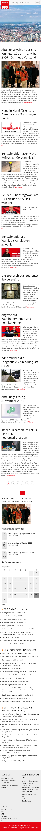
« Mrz (4, 604)
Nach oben (34, 827)
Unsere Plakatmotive (9, 619)
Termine (29, 792)
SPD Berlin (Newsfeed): (15, 609)
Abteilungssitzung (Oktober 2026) (20, 543)
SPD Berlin (4, 812)
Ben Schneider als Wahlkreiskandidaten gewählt (15, 240)
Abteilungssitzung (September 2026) (21, 533)
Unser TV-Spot (6, 616)
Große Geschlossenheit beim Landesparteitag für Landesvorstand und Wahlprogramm (18, 633)
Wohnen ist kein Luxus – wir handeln (14, 629)
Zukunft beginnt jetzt (9, 685)
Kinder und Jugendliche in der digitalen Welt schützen (19, 756)
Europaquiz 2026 (7, 637)
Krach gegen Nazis (8, 613)
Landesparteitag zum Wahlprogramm (14, 640)
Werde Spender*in (8, 626)
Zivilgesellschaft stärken (10, 761)
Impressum (14, 827)
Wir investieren (7, 678)
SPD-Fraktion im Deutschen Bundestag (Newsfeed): (17, 709)
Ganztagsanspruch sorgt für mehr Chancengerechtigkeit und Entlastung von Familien (20, 746)
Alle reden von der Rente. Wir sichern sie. (15, 657)
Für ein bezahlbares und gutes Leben (14, 672)
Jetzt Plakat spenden (8, 622)
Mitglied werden (24, 827)
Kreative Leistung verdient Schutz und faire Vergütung (19, 740)
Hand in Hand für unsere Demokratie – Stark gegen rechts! (18, 114)
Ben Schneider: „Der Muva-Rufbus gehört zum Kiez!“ (19, 155)
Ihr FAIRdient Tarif (8, 668)
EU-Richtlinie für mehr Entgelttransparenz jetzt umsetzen (20, 730)
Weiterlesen (28, 103)
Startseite (6, 827)
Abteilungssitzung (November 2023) (13, 399)
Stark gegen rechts (8, 660)
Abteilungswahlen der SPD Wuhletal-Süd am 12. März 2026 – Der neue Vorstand (19, 53)
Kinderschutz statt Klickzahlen (11, 675)
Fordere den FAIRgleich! (10, 681)
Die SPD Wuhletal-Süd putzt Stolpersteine (19, 277)
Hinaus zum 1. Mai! (8, 644)
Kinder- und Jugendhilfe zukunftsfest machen (16, 724)
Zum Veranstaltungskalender (11, 562)
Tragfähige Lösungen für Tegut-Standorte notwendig (19, 735)
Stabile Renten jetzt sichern (11, 695)
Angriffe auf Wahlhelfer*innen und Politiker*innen (16, 319)
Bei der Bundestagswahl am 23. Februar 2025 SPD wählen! (19, 199)
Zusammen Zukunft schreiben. (12, 653)
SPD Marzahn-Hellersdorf (9, 810)
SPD (2, 814)
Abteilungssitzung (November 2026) (21, 552)
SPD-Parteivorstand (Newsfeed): (20, 649)
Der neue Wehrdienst (9, 698)
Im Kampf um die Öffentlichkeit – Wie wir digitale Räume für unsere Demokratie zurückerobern (18, 689)
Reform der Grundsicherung (11, 702)
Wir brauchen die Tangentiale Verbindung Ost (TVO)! (19, 362)
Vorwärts (4, 816)
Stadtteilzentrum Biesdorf (30, 787)
